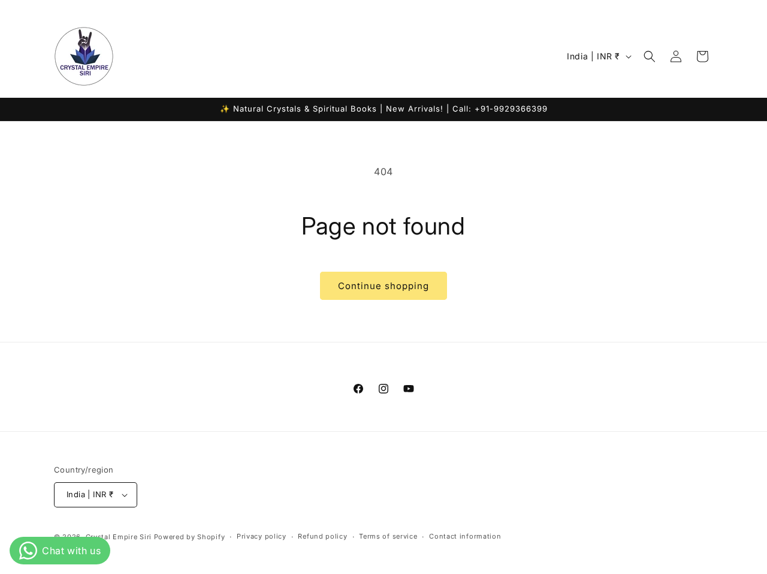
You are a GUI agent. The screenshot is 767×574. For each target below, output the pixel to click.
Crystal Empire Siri (119, 537)
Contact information (465, 536)
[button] (649, 56)
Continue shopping (383, 285)
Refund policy (322, 536)
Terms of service (388, 536)
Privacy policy (261, 536)
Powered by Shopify (189, 537)
